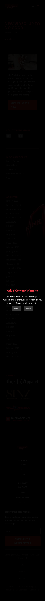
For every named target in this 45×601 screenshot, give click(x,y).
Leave (28, 308)
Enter (16, 308)
